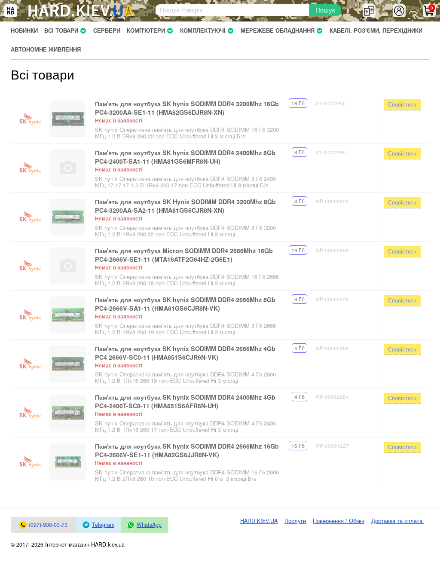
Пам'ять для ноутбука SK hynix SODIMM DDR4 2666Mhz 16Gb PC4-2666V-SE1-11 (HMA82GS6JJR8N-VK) (187, 450)
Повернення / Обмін (338, 521)
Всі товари (61, 30)
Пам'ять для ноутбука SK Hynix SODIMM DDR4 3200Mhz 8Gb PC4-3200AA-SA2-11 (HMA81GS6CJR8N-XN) (185, 205)
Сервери (106, 30)
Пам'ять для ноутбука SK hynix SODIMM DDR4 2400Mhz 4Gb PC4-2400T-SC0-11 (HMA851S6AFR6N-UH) (185, 401)
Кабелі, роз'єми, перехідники (376, 30)
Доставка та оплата (397, 521)
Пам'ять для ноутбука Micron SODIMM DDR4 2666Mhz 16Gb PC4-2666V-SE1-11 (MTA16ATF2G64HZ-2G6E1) (184, 254)
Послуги (295, 521)
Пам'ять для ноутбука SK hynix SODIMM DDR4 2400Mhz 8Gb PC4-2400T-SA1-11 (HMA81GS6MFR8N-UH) (185, 156)
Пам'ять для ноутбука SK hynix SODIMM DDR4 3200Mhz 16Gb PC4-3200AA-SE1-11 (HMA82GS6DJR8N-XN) (187, 107)
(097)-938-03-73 (48, 525)
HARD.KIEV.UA (259, 521)
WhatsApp (149, 525)
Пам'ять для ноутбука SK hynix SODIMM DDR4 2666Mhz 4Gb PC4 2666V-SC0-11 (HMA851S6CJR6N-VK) (185, 352)
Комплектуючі (203, 30)
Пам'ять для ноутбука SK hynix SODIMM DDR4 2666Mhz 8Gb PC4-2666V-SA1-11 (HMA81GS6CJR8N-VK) (185, 303)
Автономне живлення (46, 49)
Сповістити (402, 104)
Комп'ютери (146, 30)
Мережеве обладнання (278, 30)
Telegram (103, 525)
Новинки (24, 30)
